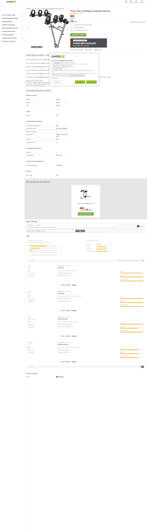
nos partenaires (57, 62)
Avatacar (28, 9)
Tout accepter (91, 82)
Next (67, 29)
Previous (28, 29)
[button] (130, 260)
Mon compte (136, 2)
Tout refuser (80, 82)
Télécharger (61, 377)
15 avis (39, 225)
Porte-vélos (36, 9)
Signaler (74, 285)
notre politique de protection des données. (76, 75)
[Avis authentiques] (140, 226)
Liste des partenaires (55, 78)
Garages (130, 2)
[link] (77, 13)
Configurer (57, 82)
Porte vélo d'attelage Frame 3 (85, 203)
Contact (126, 2)
